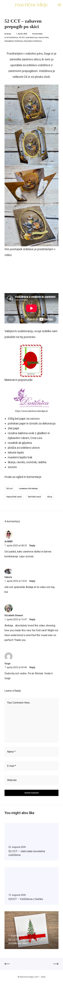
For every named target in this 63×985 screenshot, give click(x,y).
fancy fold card (13, 496)
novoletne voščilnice (33, 41)
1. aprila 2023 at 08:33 (16, 545)
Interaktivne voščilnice (14, 41)
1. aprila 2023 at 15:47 (16, 619)
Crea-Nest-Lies (32, 37)
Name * (11, 751)
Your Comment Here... (19, 702)
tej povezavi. (28, 337)
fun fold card (34, 496)
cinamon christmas (28, 488)
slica (49, 496)
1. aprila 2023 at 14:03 (16, 581)
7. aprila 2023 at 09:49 (16, 667)
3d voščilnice (12, 37)
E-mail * (11, 765)
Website (12, 780)
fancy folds (44, 37)
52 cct (9, 488)
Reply (32, 545)
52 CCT (22, 37)
